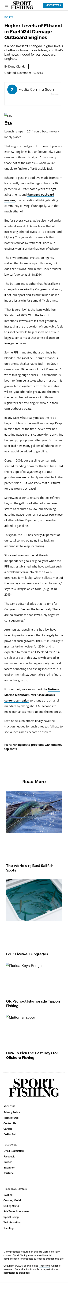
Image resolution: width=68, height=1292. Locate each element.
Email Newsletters (13, 1151)
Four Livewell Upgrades (27, 954)
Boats (8, 17)
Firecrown (44, 1265)
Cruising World (12, 1200)
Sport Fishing (11, 1217)
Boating (8, 1195)
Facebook (9, 1156)
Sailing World (11, 1206)
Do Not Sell (9, 1134)
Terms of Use (10, 1117)
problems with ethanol (46, 744)
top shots (10, 749)
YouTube (8, 1173)
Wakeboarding (12, 1222)
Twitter (7, 1162)
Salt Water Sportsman (16, 1211)
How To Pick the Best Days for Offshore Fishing (32, 1055)
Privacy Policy (11, 1112)
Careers (7, 1128)
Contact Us (9, 1123)
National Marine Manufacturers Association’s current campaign (32, 694)
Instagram (9, 1167)
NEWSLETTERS (53, 5)
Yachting (8, 1228)
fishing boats (21, 744)
